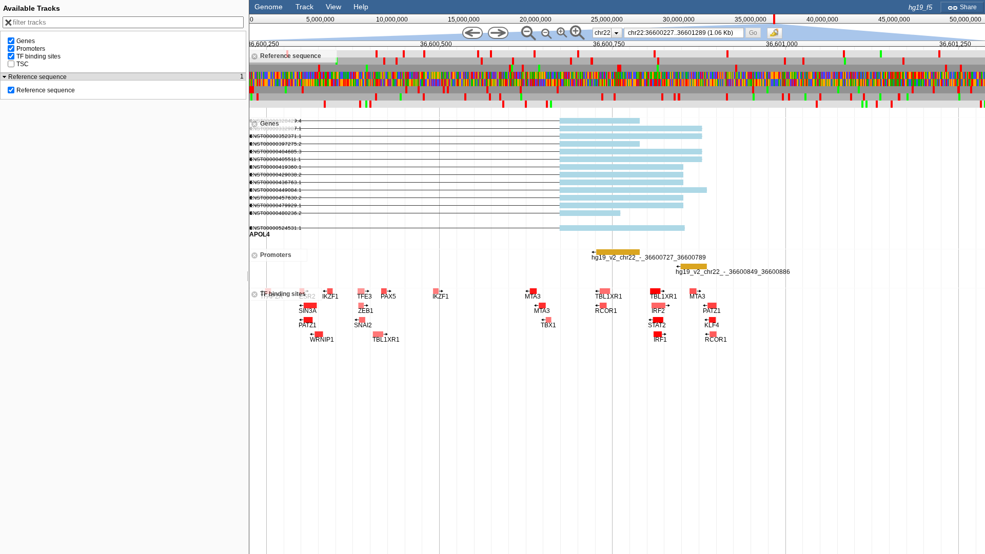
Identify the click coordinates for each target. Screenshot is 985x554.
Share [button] (967, 7)
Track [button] (304, 7)
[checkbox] (777, 36)
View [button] (333, 7)
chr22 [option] (602, 32)
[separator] (247, 277)
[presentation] (616, 32)
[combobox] (684, 33)
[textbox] (686, 32)
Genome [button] (268, 7)
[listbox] (607, 33)
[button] (753, 32)
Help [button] (360, 7)
